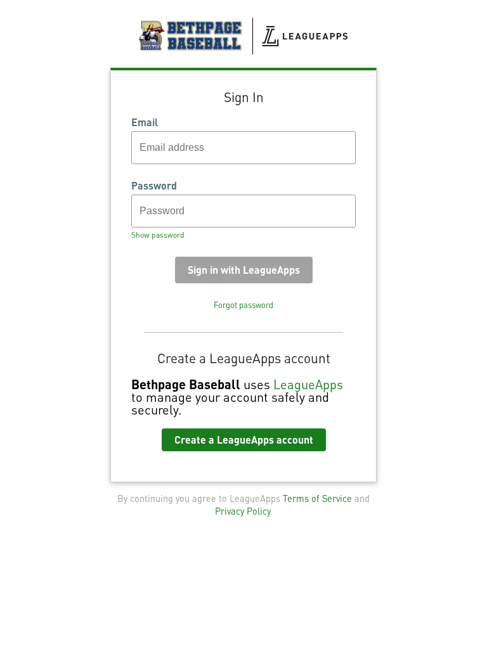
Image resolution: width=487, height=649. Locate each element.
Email (144, 122)
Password (154, 185)
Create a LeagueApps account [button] (243, 439)
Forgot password (243, 305)
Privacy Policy (242, 511)
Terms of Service (317, 498)
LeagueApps (308, 384)
